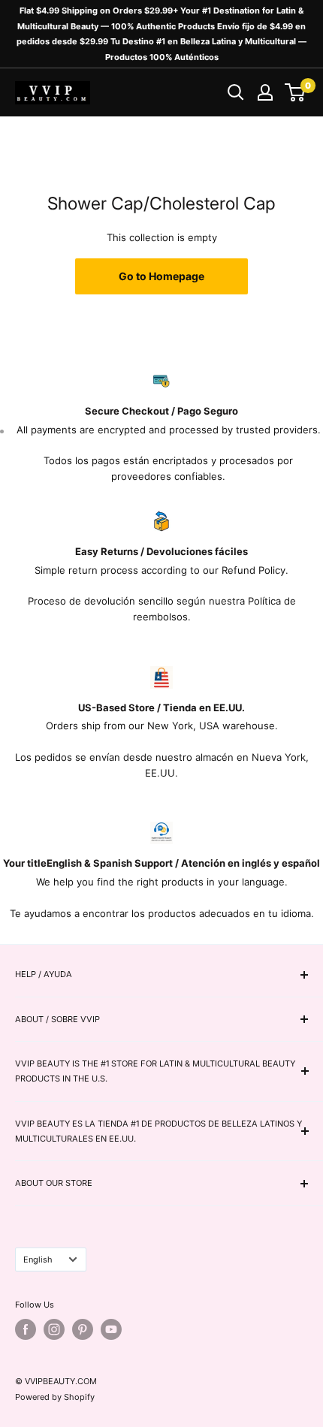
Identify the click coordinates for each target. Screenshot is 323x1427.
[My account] (265, 92)
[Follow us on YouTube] (111, 1329)
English (38, 1259)
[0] (295, 92)
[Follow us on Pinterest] (82, 1329)
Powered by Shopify (55, 1397)
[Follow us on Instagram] (54, 1329)
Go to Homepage (161, 276)
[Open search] (236, 92)
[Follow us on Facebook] (25, 1329)
